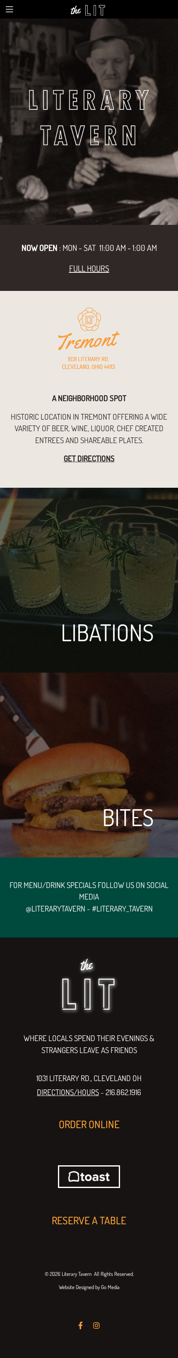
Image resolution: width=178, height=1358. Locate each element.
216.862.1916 (123, 1092)
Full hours (89, 268)
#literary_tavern (122, 908)
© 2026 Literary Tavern (68, 1274)
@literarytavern (55, 908)
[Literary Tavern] (89, 9)
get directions (89, 458)
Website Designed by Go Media (89, 1287)
